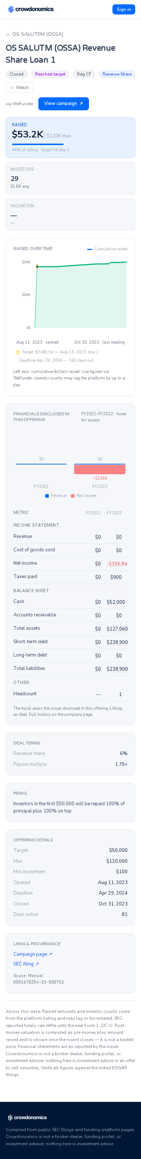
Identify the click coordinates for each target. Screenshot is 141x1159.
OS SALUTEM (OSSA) (34, 34)
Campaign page (32, 954)
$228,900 (117, 642)
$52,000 (116, 602)
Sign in (124, 9)
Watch (19, 87)
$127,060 (117, 629)
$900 (116, 577)
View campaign (63, 103)
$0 (98, 537)
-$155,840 (118, 564)
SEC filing (26, 964)
